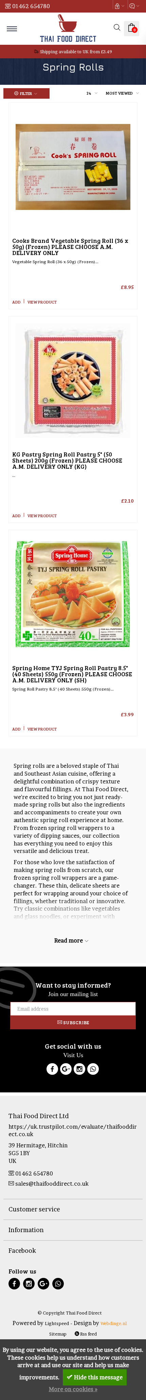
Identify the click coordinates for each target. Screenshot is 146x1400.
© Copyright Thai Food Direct (70, 1313)
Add (16, 302)
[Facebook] (52, 1070)
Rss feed (88, 1334)
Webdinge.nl (114, 1323)
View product (42, 302)
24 (89, 93)
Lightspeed (57, 1323)
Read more (69, 940)
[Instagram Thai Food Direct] (79, 1070)
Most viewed (119, 93)
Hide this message (98, 1377)
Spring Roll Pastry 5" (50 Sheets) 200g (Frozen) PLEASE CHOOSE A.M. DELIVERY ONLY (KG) (67, 460)
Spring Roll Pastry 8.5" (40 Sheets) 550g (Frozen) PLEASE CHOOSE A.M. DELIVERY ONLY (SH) (72, 674)
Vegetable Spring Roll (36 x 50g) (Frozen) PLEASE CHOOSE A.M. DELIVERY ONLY (70, 246)
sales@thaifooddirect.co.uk (52, 1183)
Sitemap (58, 1334)
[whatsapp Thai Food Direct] (93, 1070)
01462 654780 (31, 6)
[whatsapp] (58, 1284)
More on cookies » (73, 1389)
